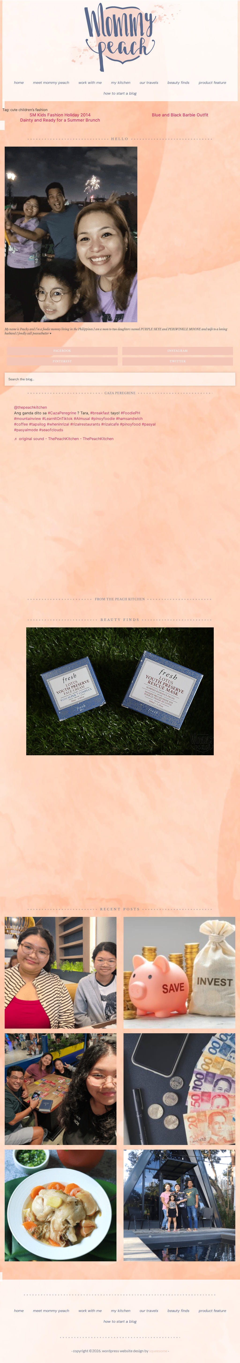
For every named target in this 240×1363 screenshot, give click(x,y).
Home (19, 82)
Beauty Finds (178, 82)
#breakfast (99, 413)
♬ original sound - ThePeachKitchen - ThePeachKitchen (63, 438)
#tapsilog (37, 424)
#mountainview (27, 418)
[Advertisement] (120, 520)
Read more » (12, 337)
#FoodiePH (130, 413)
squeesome (158, 1350)
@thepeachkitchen (30, 407)
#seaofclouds (51, 429)
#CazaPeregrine (62, 413)
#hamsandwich (129, 418)
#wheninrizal (58, 424)
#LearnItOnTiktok (57, 418)
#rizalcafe (110, 424)
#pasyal (149, 424)
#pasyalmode (26, 429)
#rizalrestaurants (85, 424)
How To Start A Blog (120, 93)
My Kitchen (120, 82)
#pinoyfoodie (103, 418)
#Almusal (82, 418)
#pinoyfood (130, 424)
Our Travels (149, 82)
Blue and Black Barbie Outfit (180, 114)
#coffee (21, 424)
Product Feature (212, 82)
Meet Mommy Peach (51, 82)
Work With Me (90, 82)
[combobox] (120, 379)
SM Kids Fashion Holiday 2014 (60, 114)
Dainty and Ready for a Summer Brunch (60, 120)
